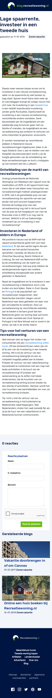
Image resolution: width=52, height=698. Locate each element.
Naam (11, 461)
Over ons (33, 660)
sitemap (13, 674)
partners (33, 678)
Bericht (12, 485)
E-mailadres (14, 473)
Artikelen (16, 656)
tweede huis (41, 105)
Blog (26, 663)
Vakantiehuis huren (26, 650)
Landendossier (32, 656)
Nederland (7, 246)
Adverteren (20, 660)
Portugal (9, 291)
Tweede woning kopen (26, 653)
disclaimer (25, 674)
